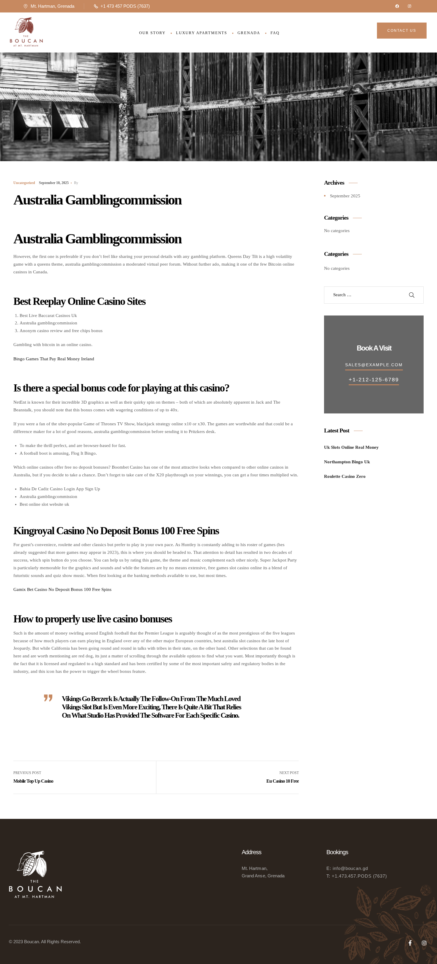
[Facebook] (397, 6)
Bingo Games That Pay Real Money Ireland (53, 358)
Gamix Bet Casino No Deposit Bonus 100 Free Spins (62, 589)
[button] (402, 31)
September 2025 (345, 196)
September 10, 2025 (54, 183)
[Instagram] (409, 6)
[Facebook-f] (410, 943)
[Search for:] (364, 295)
